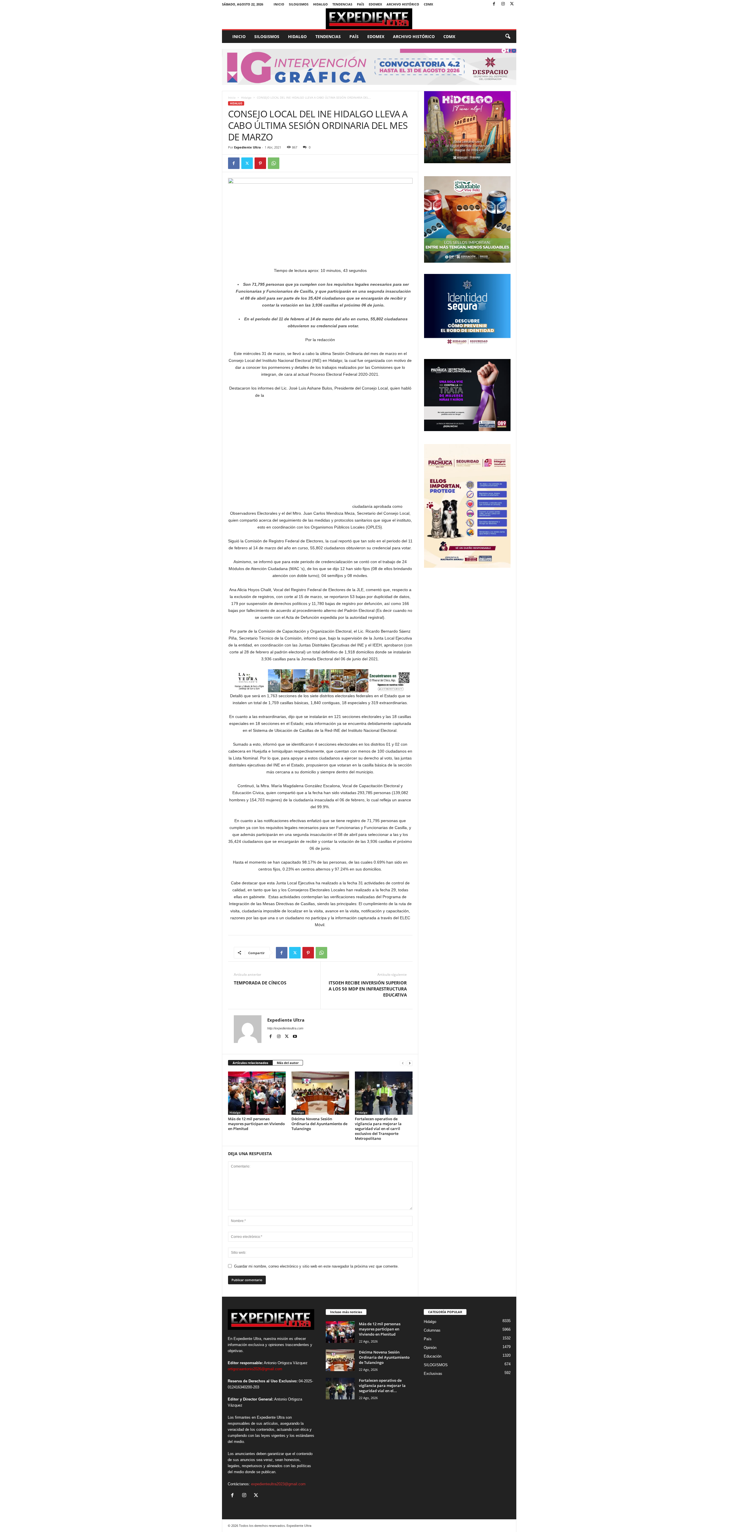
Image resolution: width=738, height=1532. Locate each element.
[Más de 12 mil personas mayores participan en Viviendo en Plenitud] (257, 1093)
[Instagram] (503, 4)
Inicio (279, 4)
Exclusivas (433, 1373)
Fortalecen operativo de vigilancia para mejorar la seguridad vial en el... (382, 1385)
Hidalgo (320, 4)
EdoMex (375, 4)
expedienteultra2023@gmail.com (278, 1484)
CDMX (428, 4)
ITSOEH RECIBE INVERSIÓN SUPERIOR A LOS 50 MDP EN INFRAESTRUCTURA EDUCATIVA (368, 989)
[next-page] (410, 1063)
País (360, 4)
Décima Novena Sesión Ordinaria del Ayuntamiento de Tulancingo (319, 1123)
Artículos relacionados (250, 1063)
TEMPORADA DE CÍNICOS (260, 983)
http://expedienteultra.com (285, 1028)
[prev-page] (403, 1063)
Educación (432, 1356)
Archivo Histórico (403, 4)
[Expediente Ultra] (369, 18)
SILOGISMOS (298, 4)
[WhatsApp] (273, 163)
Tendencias (342, 4)
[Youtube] (294, 1036)
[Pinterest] (260, 163)
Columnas (432, 1330)
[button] (507, 36)
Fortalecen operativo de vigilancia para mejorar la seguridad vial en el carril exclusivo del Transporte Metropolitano (378, 1128)
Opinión (430, 1347)
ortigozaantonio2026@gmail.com (255, 1369)
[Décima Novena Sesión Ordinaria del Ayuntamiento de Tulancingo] (320, 1093)
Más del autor (288, 1063)
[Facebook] (494, 4)
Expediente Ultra (247, 147)
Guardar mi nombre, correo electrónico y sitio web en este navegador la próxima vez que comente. (316, 1266)
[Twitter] (512, 4)
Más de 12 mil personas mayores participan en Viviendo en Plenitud (256, 1123)
